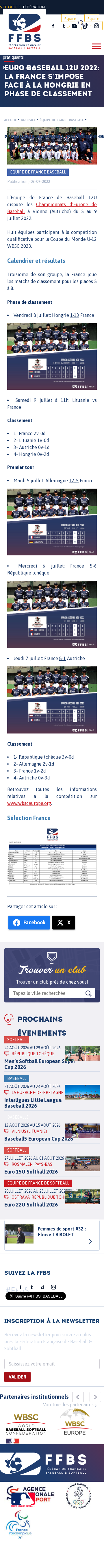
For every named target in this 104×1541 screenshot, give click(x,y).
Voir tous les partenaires (68, 1404)
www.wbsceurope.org (29, 803)
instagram (96, 26)
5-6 (93, 565)
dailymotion (42, 1287)
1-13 (74, 315)
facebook (53, 26)
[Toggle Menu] (96, 46)
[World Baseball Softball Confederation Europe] (74, 1422)
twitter (63, 26)
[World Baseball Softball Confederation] (26, 1425)
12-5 (74, 480)
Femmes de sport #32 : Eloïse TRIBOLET (62, 1231)
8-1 (62, 658)
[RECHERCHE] (81, 23)
